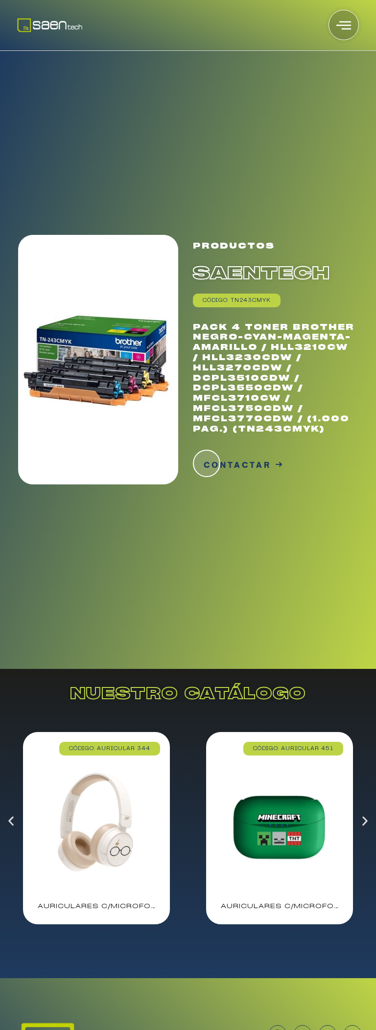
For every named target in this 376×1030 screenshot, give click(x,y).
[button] (11, 821)
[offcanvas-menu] (344, 25)
